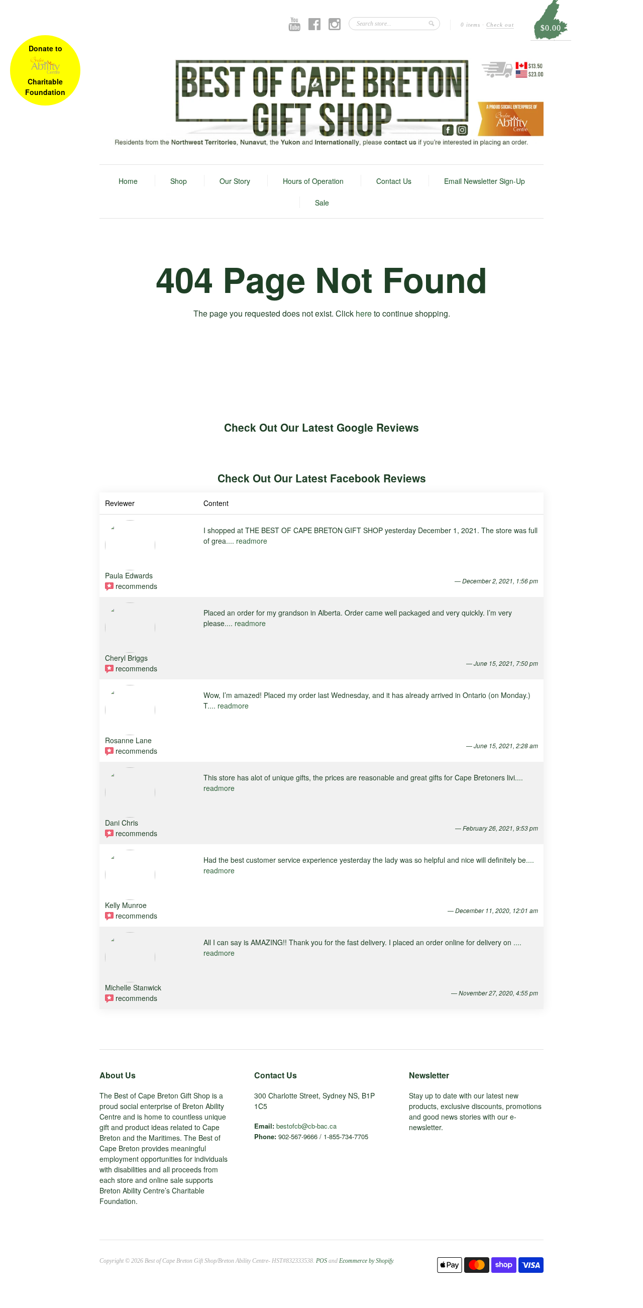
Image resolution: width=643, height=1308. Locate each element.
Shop (178, 181)
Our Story (235, 181)
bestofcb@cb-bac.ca (306, 1126)
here (364, 313)
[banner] (321, 102)
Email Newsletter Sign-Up (484, 181)
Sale (322, 202)
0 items (470, 25)
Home (128, 181)
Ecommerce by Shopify (366, 1260)
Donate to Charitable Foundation (45, 70)
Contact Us (393, 181)
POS (321, 1260)
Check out (500, 25)
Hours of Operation (313, 181)
